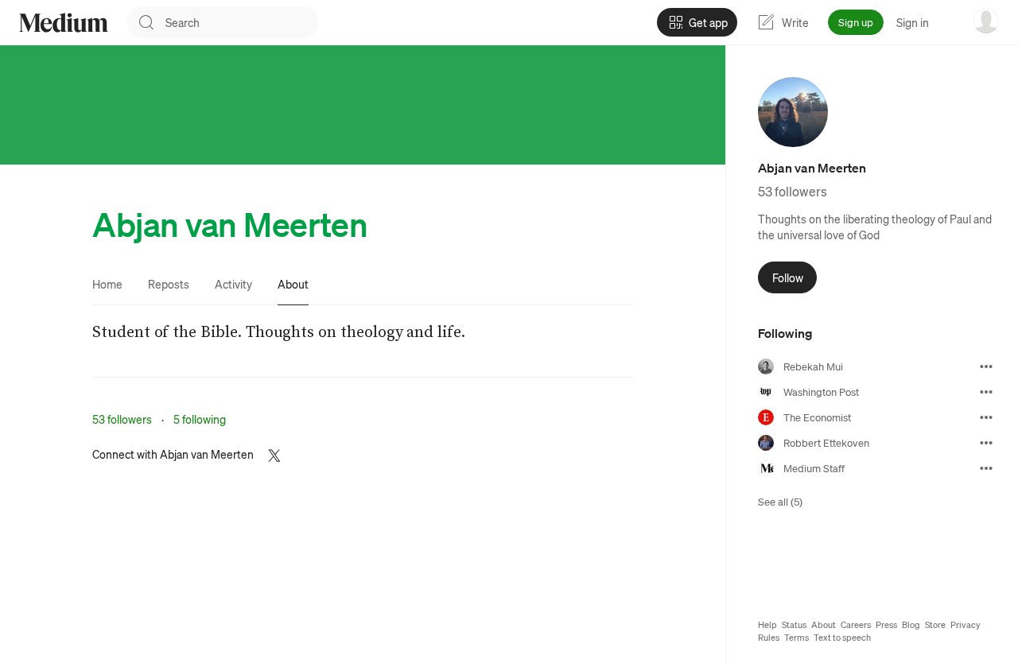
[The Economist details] (986, 417)
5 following (199, 419)
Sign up (855, 22)
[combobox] (241, 22)
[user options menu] (986, 20)
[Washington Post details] (986, 392)
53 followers (122, 419)
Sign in (912, 22)
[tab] (107, 284)
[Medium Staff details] (986, 468)
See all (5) (780, 501)
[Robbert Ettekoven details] (986, 443)
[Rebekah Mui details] (986, 366)
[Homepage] (63, 23)
